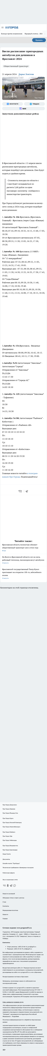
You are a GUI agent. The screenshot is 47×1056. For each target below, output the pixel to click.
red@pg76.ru (28, 949)
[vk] (20, 491)
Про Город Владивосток (10, 845)
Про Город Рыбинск (9, 832)
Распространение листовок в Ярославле (15, 976)
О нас (4, 902)
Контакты (6, 906)
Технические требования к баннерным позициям (18, 867)
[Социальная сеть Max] (23, 108)
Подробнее (15, 1016)
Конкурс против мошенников (11, 34)
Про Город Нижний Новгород (12, 822)
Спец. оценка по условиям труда (13, 1002)
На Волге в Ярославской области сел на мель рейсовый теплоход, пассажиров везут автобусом (23, 560)
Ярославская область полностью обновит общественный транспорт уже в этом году (20, 547)
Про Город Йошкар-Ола (10, 813)
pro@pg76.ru (32, 946)
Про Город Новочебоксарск (11, 827)
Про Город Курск (8, 818)
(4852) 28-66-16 (22, 946)
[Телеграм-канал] (34, 104)
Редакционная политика (10, 910)
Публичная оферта (9, 873)
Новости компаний (9, 893)
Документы (6, 859)
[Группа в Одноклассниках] (7, 885)
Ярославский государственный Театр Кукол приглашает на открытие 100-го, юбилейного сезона (21, 573)
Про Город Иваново (9, 809)
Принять (39, 40)
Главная (5, 918)
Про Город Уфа (7, 836)
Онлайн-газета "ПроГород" (11, 863)
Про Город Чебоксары (10, 840)
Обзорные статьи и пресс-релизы (13, 898)
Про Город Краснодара (10, 850)
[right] (44, 34)
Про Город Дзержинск (10, 805)
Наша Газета (7, 854)
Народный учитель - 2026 (34, 34)
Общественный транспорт (16, 66)
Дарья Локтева (26, 74)
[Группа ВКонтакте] (12, 104)
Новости (5, 914)
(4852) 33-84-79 (18, 949)
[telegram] (27, 491)
